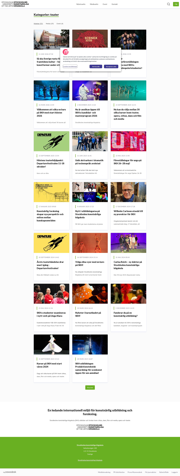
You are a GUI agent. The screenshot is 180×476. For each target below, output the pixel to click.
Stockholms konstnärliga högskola (90, 460)
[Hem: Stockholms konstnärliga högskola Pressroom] (15, 4)
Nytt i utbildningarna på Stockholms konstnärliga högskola (88, 214)
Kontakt (115, 4)
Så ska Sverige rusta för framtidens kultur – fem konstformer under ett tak (50, 61)
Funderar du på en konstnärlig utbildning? (126, 314)
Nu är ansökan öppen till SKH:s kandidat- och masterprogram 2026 (87, 112)
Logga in (175, 472)
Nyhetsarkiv (80, 4)
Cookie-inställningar (70, 66)
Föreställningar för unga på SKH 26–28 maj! (127, 162)
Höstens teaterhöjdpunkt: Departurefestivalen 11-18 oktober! (50, 163)
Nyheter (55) (38, 24)
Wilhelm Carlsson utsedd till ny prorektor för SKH (128, 213)
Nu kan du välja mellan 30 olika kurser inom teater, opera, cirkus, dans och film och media (127, 114)
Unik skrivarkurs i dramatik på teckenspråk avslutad (89, 162)
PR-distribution (119, 472)
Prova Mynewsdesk (135, 472)
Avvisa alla (96, 66)
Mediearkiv (94, 4)
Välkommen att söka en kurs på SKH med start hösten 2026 (51, 112)
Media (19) (50, 24)
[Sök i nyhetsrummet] (168, 4)
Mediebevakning (104, 472)
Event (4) (60, 24)
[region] (90, 59)
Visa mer (90, 387)
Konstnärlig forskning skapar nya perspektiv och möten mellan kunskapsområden (50, 216)
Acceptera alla (111, 66)
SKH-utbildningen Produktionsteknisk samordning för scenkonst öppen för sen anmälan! (88, 368)
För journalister (150, 472)
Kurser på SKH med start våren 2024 (49, 365)
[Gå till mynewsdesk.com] (9, 472)
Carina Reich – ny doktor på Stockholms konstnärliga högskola (128, 265)
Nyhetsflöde (164, 472)
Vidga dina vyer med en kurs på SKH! (89, 263)
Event (105, 4)
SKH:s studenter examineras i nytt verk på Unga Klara (51, 314)
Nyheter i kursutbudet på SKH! (88, 314)
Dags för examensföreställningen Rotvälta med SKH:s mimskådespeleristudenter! (128, 63)
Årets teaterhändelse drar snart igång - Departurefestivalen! (50, 265)
